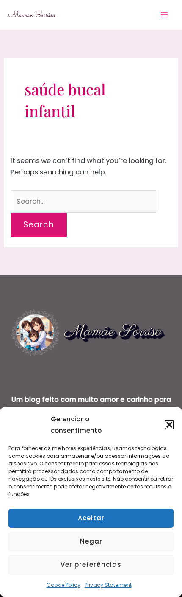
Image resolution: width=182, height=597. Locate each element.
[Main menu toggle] (164, 15)
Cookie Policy (63, 585)
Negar (91, 541)
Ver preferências (91, 564)
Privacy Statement (108, 585)
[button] (169, 424)
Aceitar (91, 517)
